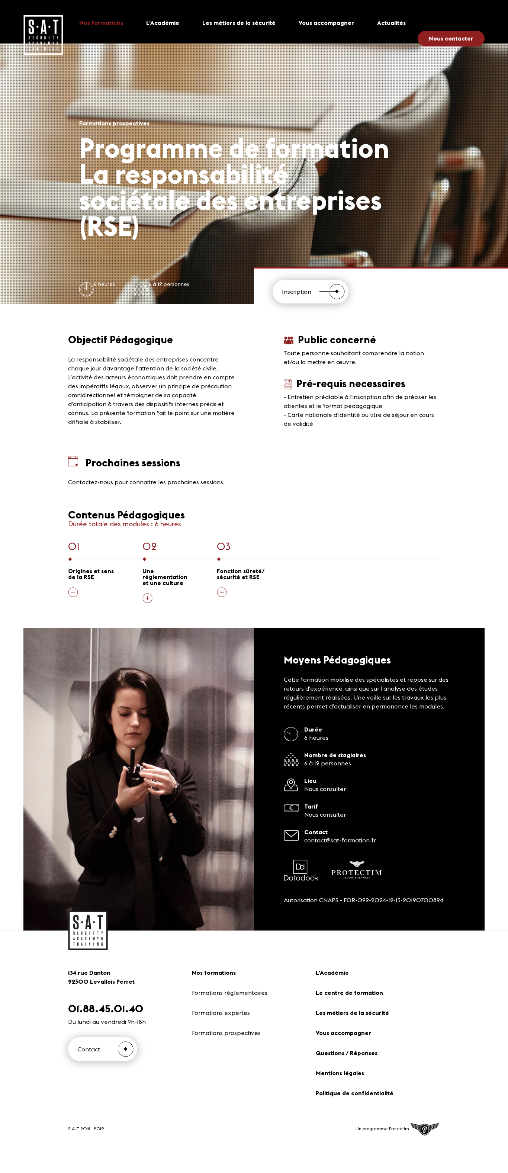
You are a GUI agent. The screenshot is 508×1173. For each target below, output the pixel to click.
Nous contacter (451, 38)
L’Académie (162, 22)
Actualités (391, 22)
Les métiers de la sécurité (239, 22)
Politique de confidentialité (354, 1093)
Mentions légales (340, 1073)
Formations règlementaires (229, 992)
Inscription (296, 291)
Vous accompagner (326, 22)
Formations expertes (221, 1012)
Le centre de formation (349, 992)
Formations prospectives (226, 1033)
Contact (88, 1049)
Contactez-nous (90, 482)
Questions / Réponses (346, 1053)
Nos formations (101, 22)
